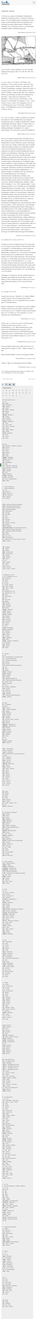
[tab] (3, 384)
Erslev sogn (31, 379)
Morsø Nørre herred (8, 379)
